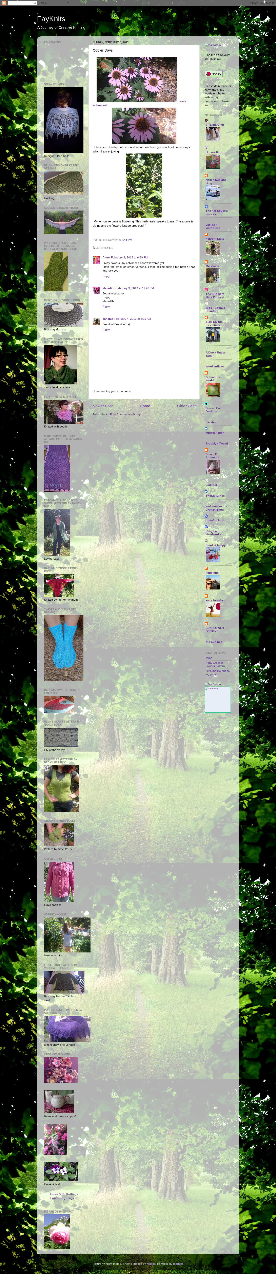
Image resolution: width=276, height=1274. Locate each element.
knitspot (211, 485)
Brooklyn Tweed (217, 443)
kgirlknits (212, 572)
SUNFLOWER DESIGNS (215, 629)
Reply (106, 276)
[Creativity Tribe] (213, 684)
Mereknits (212, 266)
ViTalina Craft (215, 124)
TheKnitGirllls (215, 495)
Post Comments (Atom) (125, 414)
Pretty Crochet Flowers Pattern (215, 664)
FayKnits (51, 19)
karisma (107, 318)
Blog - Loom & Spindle (215, 309)
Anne (106, 257)
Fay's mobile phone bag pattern (217, 672)
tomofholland (215, 520)
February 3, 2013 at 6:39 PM (129, 257)
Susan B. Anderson (212, 456)
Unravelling (213, 152)
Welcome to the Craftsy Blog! (216, 508)
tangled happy (216, 545)
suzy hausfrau (215, 600)
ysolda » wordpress (213, 226)
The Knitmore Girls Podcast (215, 295)
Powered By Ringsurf (63, 1198)
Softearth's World (213, 379)
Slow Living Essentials (214, 323)
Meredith (108, 288)
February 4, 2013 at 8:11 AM (132, 318)
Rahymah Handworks (213, 533)
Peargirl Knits (215, 238)
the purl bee (214, 641)
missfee (211, 422)
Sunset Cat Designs (213, 410)
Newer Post (103, 406)
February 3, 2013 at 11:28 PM (135, 288)
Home (145, 406)
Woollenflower (215, 366)
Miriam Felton (215, 432)
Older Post (186, 406)
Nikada (151, 1263)
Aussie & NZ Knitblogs (64, 1194)
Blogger (178, 1263)
